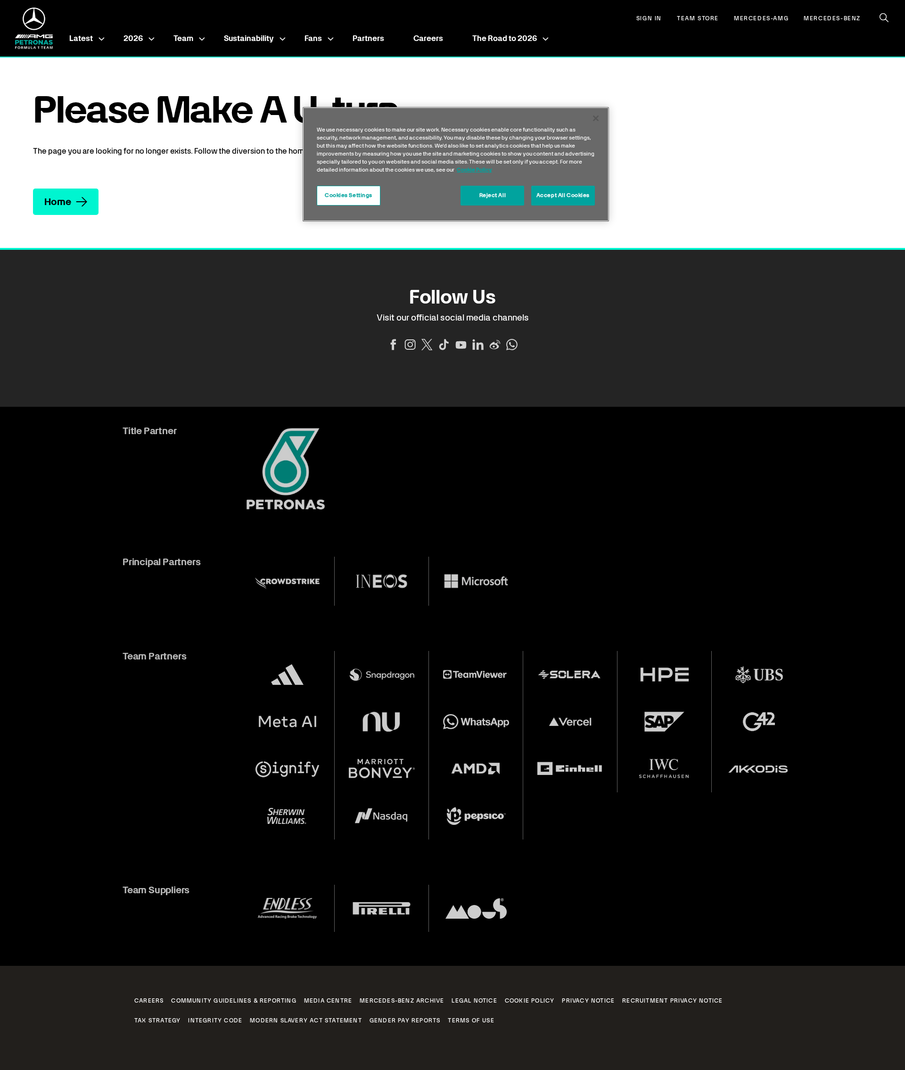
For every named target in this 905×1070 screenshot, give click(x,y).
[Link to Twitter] (427, 344)
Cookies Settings (348, 195)
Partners (368, 38)
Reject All (492, 195)
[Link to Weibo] (495, 344)
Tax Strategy (157, 1020)
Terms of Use (471, 1020)
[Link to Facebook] (393, 344)
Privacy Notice (588, 1001)
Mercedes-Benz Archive (402, 1001)
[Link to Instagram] (410, 344)
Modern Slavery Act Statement (306, 1020)
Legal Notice (474, 1001)
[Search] (884, 18)
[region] (456, 164)
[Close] (595, 118)
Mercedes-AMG (761, 19)
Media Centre (328, 1001)
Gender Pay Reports (405, 1020)
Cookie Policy (530, 1001)
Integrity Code (215, 1020)
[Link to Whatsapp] (512, 344)
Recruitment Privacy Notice (672, 1001)
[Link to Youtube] (461, 344)
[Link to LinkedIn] (478, 344)
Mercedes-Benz (832, 19)
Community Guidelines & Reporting (233, 1001)
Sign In (649, 19)
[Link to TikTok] (444, 344)
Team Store (698, 19)
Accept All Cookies (563, 195)
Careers (428, 38)
